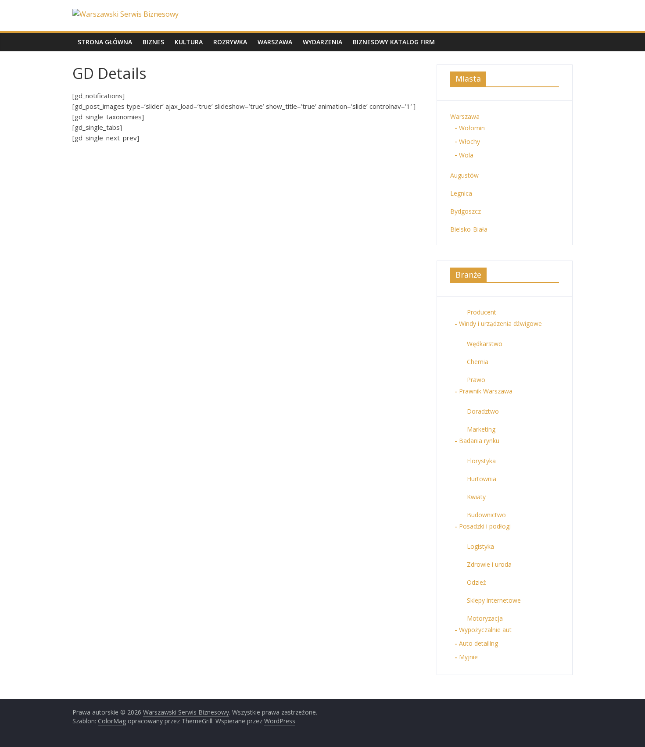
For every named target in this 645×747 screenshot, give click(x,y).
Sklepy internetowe (494, 600)
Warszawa (275, 42)
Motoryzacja (485, 618)
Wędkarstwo (484, 344)
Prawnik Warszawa (485, 391)
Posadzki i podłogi (485, 526)
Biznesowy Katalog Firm (394, 42)
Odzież (476, 582)
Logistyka (480, 546)
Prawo (476, 379)
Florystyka (481, 461)
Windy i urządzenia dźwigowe (500, 323)
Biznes (153, 42)
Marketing (481, 429)
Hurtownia (481, 479)
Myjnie (468, 657)
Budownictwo (486, 515)
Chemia (477, 361)
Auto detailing (478, 643)
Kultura (189, 42)
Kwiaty (476, 497)
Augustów (464, 175)
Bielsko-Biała (468, 229)
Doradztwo (483, 411)
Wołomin (472, 128)
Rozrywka (230, 42)
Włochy (469, 141)
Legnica (461, 193)
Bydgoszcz (465, 211)
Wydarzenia (322, 42)
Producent (481, 312)
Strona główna (105, 42)
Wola (466, 155)
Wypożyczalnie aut (485, 629)
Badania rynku (479, 440)
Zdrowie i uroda (489, 564)
